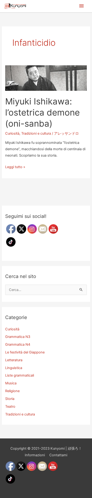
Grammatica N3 (17, 337)
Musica (11, 383)
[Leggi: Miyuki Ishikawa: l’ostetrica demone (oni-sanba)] (46, 78)
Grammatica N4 (17, 344)
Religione (12, 391)
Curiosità (12, 133)
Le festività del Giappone (25, 352)
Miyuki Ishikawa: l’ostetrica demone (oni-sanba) (42, 112)
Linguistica (13, 368)
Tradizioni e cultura (36, 133)
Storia (9, 399)
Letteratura (13, 360)
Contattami (58, 455)
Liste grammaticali (19, 375)
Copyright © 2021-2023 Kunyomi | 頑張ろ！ (46, 448)
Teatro (10, 406)
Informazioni (35, 455)
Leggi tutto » (15, 167)
